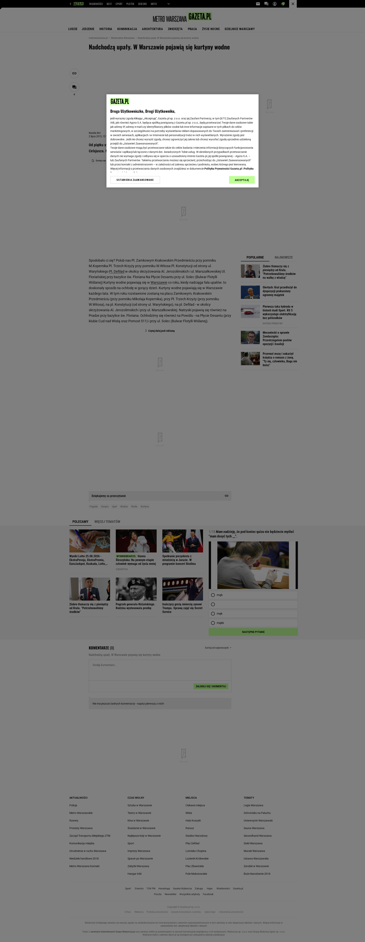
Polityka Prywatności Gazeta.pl (223, 168)
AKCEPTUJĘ (242, 180)
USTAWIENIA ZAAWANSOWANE (135, 179)
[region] (182, 140)
